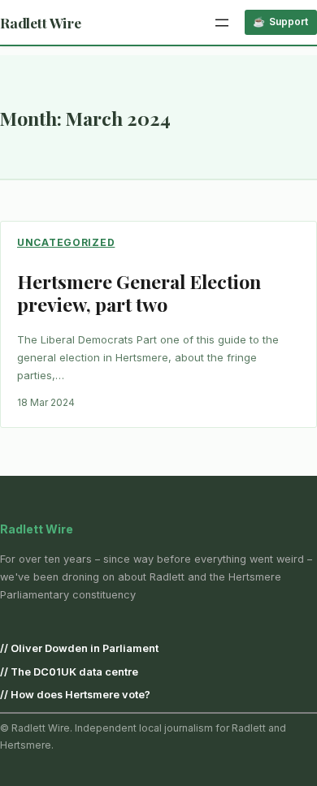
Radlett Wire (40, 22)
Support (288, 21)
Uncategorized (66, 242)
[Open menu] (222, 22)
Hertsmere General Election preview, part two (139, 293)
